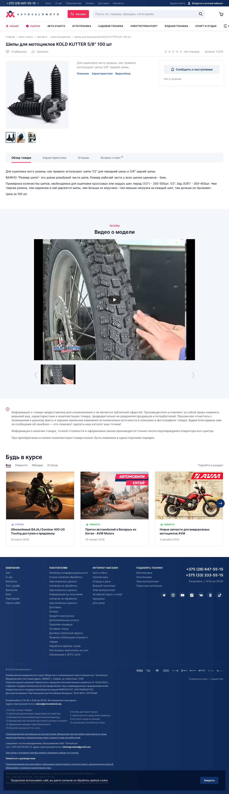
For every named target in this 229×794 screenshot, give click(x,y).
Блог (8, 594)
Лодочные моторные (149, 585)
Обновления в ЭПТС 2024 (65, 654)
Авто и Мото (100, 572)
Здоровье (99, 598)
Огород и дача (102, 581)
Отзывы (83, 157)
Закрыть (209, 780)
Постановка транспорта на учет (68, 650)
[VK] (201, 595)
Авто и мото (56, 26)
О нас (9, 577)
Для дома (99, 602)
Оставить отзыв (59, 628)
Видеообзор (123, 73)
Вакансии (11, 589)
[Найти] (201, 14)
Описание (83, 73)
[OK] (210, 595)
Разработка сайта (198, 679)
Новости (21, 465)
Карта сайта (13, 602)
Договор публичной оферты (66, 633)
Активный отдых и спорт (108, 594)
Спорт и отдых (206, 26)
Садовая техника (110, 26)
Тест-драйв (13, 585)
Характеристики (102, 73)
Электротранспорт (144, 26)
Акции (14, 26)
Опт (8, 572)
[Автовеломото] (32, 14)
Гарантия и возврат (61, 624)
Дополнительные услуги (64, 620)
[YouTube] (182, 595)
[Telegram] (163, 595)
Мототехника (144, 572)
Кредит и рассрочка (61, 615)
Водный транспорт (104, 585)
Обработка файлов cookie (65, 645)
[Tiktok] (219, 595)
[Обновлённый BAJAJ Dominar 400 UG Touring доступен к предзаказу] (40, 509)
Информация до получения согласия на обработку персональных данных (66, 598)
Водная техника (176, 26)
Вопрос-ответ (111, 157)
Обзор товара (21, 157)
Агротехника (81, 26)
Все (8, 465)
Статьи (52, 465)
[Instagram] (191, 595)
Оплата (53, 611)
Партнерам (13, 598)
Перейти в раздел (210, 465)
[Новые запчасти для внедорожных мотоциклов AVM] (189, 509)
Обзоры (37, 465)
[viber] (173, 595)
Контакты (11, 581)
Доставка (55, 607)
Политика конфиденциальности (68, 572)
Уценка (35, 26)
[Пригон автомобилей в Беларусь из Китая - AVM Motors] (114, 509)
